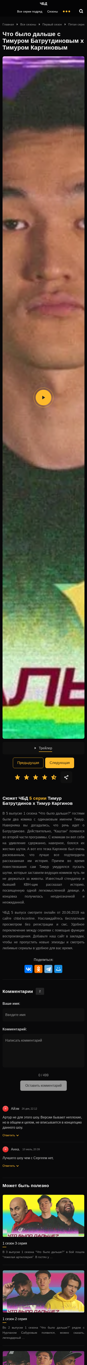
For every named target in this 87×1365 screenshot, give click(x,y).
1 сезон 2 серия (15, 1319)
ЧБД (43, 4)
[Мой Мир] (58, 969)
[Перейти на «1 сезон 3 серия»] (43, 1216)
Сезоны (52, 11)
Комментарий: (15, 1029)
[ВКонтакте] (28, 969)
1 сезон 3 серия (15, 1243)
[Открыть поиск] (81, 11)
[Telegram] (48, 969)
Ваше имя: (11, 1003)
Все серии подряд (29, 11)
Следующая (60, 763)
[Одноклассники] (38, 969)
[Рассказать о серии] (66, 777)
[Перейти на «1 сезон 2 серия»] (43, 1291)
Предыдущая (28, 763)
